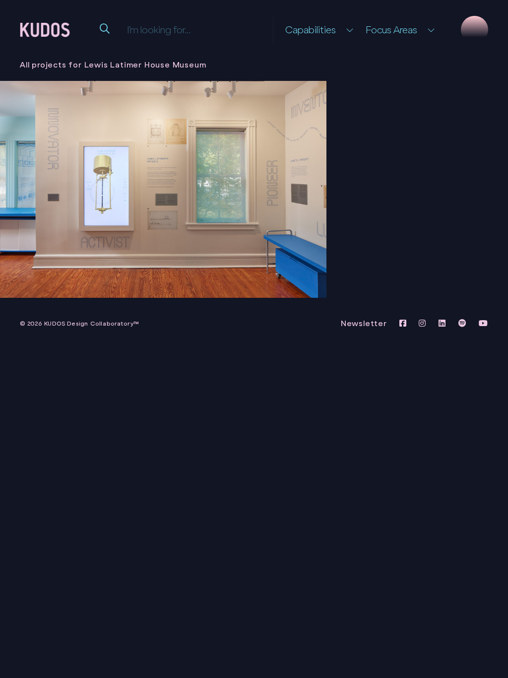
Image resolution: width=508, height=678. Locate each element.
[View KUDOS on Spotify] (463, 323)
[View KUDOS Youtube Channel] (483, 323)
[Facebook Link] (404, 323)
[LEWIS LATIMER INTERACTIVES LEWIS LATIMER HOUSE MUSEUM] (163, 189)
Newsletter (364, 323)
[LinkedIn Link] (443, 323)
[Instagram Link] (424, 323)
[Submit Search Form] (106, 30)
